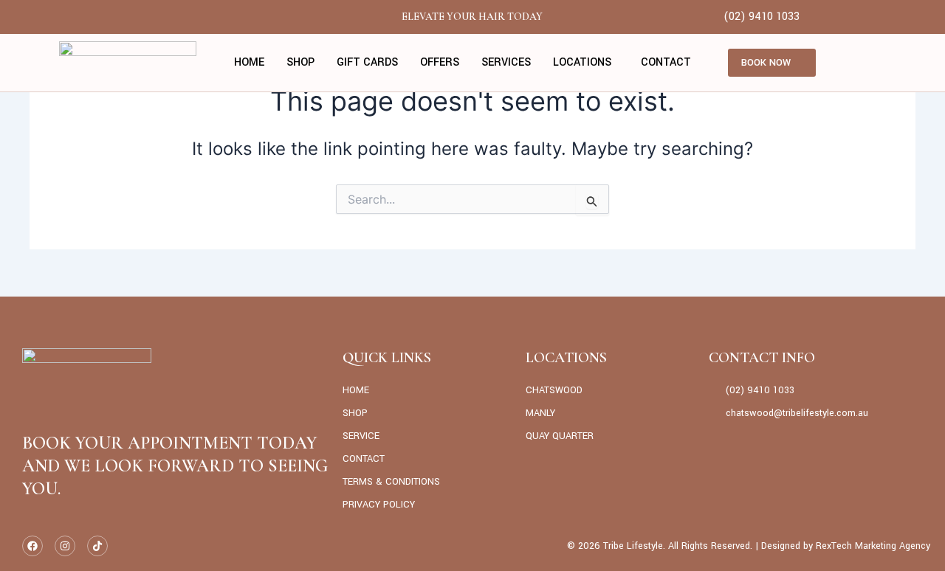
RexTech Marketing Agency (873, 546)
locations (582, 62)
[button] (586, 63)
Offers (439, 62)
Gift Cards (367, 62)
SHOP (300, 62)
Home (249, 62)
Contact (666, 62)
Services (506, 62)
